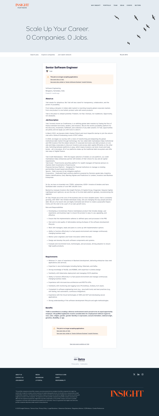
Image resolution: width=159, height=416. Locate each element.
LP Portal (39, 380)
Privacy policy (75, 364)
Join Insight (20, 380)
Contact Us (19, 377)
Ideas (122, 5)
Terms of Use (34, 408)
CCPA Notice (88, 408)
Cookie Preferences (98, 408)
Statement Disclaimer (65, 408)
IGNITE (57, 377)
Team (115, 5)
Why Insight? (95, 5)
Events (129, 5)
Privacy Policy (43, 408)
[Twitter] (134, 374)
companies (48, 55)
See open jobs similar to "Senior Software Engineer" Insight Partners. (71, 82)
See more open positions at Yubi (79, 344)
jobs (34, 55)
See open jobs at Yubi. (57, 79)
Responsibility (60, 380)
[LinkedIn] (138, 374)
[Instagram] (142, 374)
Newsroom (39, 377)
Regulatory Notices (77, 408)
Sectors (138, 5)
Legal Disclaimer (53, 408)
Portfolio (107, 5)
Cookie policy (84, 364)
